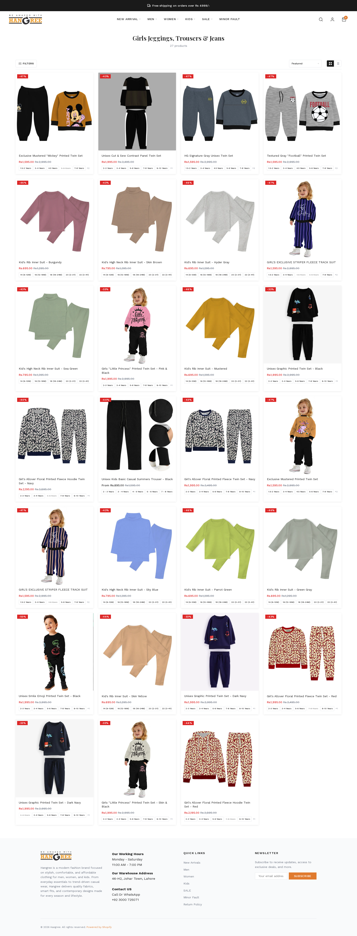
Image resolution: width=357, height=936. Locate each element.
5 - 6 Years (152, 491)
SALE (187, 890)
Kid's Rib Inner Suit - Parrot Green (208, 589)
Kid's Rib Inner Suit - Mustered (205, 368)
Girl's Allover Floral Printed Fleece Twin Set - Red (302, 696)
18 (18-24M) (56, 275)
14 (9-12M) (25, 275)
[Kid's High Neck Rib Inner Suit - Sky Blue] (137, 545)
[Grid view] (330, 63)
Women (188, 876)
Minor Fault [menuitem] (229, 19)
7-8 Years (79, 168)
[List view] (337, 63)
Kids (186, 883)
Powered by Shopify (99, 927)
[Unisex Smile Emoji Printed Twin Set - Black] (54, 652)
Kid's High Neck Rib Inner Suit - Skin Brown (132, 262)
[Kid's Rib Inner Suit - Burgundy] (54, 218)
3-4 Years (40, 168)
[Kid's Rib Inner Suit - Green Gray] (302, 545)
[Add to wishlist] (89, 77)
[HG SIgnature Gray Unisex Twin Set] (220, 111)
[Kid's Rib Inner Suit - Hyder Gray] (220, 218)
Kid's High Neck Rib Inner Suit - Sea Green (48, 368)
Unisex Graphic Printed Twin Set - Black (295, 368)
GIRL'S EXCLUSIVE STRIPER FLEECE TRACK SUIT (301, 262)
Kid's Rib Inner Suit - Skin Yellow (124, 696)
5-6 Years (66, 168)
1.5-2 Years (25, 168)
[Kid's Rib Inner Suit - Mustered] (220, 324)
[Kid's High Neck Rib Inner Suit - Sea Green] (54, 324)
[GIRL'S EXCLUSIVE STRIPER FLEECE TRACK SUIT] (302, 218)
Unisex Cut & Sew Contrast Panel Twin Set (131, 155)
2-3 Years (108, 168)
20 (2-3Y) (71, 275)
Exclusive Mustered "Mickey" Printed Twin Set (51, 155)
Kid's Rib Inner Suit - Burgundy (40, 262)
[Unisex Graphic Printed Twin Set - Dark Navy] (220, 652)
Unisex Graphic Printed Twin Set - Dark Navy (215, 696)
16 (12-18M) (40, 275)
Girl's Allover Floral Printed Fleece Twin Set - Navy (219, 479)
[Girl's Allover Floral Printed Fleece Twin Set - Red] (302, 652)
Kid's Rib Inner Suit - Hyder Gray (206, 262)
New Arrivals (191, 862)
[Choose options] (87, 145)
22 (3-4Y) (84, 275)
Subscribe (302, 876)
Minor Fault (191, 897)
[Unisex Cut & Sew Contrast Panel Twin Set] (137, 111)
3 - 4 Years (123, 491)
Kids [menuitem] (189, 19)
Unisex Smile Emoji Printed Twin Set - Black (49, 696)
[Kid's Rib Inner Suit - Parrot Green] (220, 545)
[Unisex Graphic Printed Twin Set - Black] (302, 324)
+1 (171, 168)
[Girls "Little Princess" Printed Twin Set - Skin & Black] (137, 758)
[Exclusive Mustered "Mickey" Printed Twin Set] (54, 111)
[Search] (321, 19)
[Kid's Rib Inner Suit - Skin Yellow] (137, 652)
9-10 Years (162, 168)
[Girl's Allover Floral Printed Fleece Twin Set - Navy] (220, 435)
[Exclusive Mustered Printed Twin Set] (302, 435)
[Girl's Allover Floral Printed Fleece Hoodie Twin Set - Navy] (54, 435)
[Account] (332, 19)
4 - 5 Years (137, 491)
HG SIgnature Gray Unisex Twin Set (208, 155)
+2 (88, 168)
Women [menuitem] (170, 19)
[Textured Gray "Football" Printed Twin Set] (302, 111)
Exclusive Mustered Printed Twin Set (292, 479)
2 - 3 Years (108, 491)
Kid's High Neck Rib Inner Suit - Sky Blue (130, 589)
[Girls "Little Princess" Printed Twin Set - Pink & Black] (137, 324)
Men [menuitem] (151, 19)
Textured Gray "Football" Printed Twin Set (296, 155)
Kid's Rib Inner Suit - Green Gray (289, 589)
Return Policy (192, 904)
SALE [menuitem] (206, 19)
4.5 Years (52, 168)
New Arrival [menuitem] (127, 19)
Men (186, 869)
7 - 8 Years (167, 491)
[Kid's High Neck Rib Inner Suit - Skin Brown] (137, 218)
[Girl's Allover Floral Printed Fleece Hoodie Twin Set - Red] (220, 758)
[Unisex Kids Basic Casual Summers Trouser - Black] (137, 435)
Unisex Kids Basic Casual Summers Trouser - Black (137, 479)
